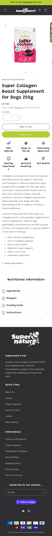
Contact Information (15, 439)
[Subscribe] (44, 492)
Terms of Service (14, 475)
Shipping (18, 108)
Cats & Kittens (12, 410)
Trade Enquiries (13, 445)
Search (8, 398)
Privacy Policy (12, 469)
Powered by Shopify (36, 532)
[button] (5, 10)
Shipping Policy (12, 463)
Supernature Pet (21, 532)
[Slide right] (32, 73)
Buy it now (26, 134)
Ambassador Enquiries (16, 451)
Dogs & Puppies (13, 404)
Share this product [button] (14, 263)
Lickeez (9, 416)
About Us (9, 392)
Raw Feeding (11, 422)
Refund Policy (12, 457)
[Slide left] (20, 73)
